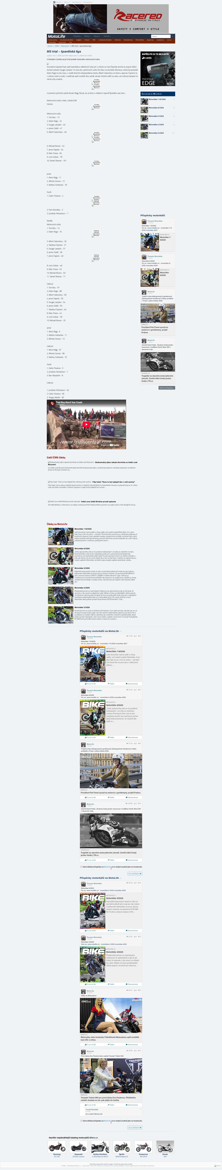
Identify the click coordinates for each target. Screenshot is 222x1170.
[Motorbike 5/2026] (93, 576)
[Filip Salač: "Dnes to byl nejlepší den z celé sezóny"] (93, 489)
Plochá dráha (140, 40)
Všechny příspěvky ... (167, 388)
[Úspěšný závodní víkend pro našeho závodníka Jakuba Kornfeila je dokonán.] (93, 470)
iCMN (57, 46)
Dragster (78, 40)
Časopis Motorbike (155, 221)
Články (86, 36)
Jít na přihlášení (134, 873)
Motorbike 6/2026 (156, 107)
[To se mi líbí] (135, 636)
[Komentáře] (139, 636)
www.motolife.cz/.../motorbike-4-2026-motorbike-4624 (107, 944)
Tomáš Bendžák (92, 1109)
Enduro (87, 40)
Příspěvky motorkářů (152, 215)
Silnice (169, 40)
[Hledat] (172, 36)
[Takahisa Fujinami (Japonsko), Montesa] (93, 236)
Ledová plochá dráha (105, 40)
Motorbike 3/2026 (156, 133)
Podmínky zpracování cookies (123, 1164)
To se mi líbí (91, 684)
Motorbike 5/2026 (156, 116)
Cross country (53, 40)
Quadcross (150, 40)
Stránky (106, 36)
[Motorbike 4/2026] (93, 595)
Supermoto (62, 42)
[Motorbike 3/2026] (93, 615)
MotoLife (58, 2)
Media (96, 36)
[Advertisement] (157, 176)
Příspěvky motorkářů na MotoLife (101, 631)
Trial (70, 42)
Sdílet (111, 684)
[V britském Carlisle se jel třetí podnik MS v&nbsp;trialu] (48, 63)
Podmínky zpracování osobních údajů (101, 1164)
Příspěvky (76, 36)
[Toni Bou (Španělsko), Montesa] (93, 108)
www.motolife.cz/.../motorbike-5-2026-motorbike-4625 (106, 890)
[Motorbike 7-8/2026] (93, 536)
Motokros (118, 40)
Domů (50, 46)
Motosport (65, 46)
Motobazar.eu (76, 2)
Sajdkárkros (160, 40)
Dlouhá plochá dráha (66, 40)
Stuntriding (52, 42)
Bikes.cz (66, 2)
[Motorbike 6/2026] (93, 556)
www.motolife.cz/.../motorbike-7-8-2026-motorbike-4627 (107, 643)
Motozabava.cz (88, 2)
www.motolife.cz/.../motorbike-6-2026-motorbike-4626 (106, 697)
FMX (94, 40)
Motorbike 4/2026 (156, 124)
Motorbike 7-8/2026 (157, 99)
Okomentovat (132, 684)
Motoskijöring (128, 40)
